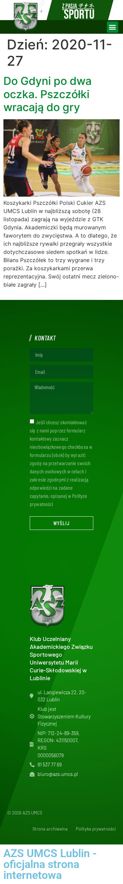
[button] (112, 27)
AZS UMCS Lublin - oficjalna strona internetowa (50, 864)
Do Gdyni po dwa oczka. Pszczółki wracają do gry (47, 94)
